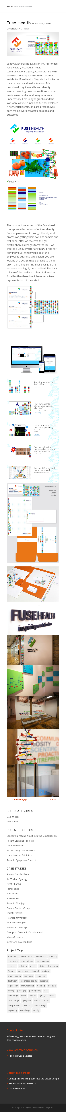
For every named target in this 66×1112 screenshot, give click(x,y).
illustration (12, 981)
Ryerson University (17, 917)
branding (53, 956)
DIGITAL (48, 23)
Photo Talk (12, 821)
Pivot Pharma (14, 883)
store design (13, 1000)
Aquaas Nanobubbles (18, 874)
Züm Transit (52, 799)
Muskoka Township (17, 927)
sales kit (32, 995)
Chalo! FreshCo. (15, 912)
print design (13, 995)
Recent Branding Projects (20, 840)
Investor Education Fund (19, 941)
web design (25, 1010)
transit (46, 1000)
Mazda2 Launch (15, 937)
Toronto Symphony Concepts (22, 860)
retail (23, 995)
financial (35, 971)
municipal (52, 985)
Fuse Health (13, 898)
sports (51, 995)
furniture (45, 971)
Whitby (36, 1010)
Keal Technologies (16, 922)
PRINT (26, 28)
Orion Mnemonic (15, 845)
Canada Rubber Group (18, 908)
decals (33, 966)
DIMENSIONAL (14, 28)
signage (42, 995)
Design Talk (13, 816)
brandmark (13, 961)
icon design (41, 976)
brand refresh (27, 961)
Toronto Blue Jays (17, 799)
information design (28, 981)
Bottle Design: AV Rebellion (21, 850)
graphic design (14, 976)
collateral (23, 966)
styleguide (26, 1000)
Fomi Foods (13, 888)
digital (41, 966)
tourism (37, 1000)
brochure (12, 966)
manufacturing (27, 985)
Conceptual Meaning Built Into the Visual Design (32, 835)
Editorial (11, 971)
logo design (13, 985)
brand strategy (42, 961)
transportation (14, 1005)
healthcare (28, 976)
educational (23, 971)
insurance (44, 981)
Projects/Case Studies (20, 1055)
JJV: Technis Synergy (17, 879)
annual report (27, 956)
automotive (41, 956)
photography (35, 990)
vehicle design (40, 1005)
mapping (41, 985)
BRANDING (37, 23)
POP (46, 990)
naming (11, 990)
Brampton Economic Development (25, 932)
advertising (12, 956)
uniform (27, 1005)
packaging (21, 990)
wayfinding (12, 1010)
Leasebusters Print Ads (19, 855)
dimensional (52, 966)
